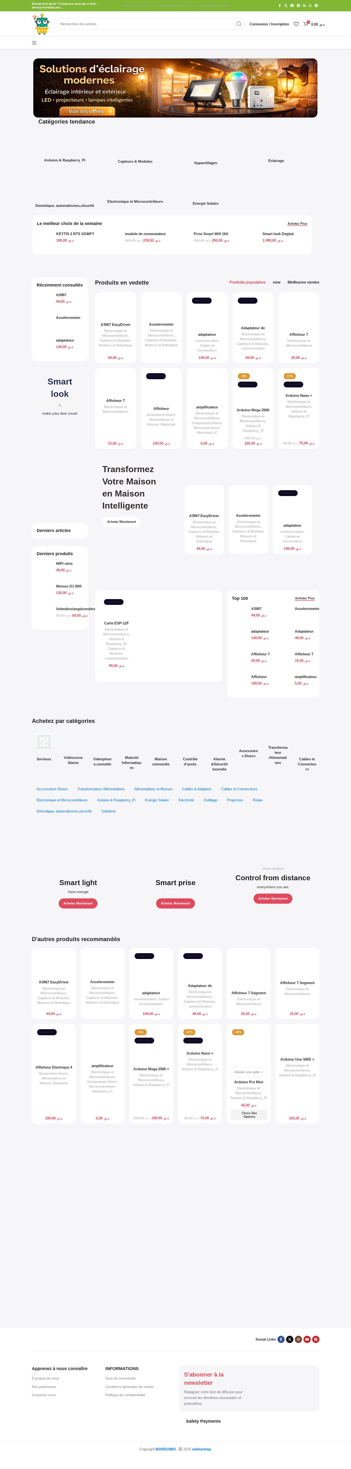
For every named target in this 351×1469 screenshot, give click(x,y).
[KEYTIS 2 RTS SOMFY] (45, 241)
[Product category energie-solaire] (206, 191)
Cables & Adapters (197, 789)
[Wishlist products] (296, 24)
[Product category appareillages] (206, 149)
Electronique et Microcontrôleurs (62, 800)
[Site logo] (42, 23)
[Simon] (271, 1155)
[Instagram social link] (298, 1339)
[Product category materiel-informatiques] (131, 751)
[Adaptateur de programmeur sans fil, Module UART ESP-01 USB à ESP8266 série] (253, 309)
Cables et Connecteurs (239, 789)
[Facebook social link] (280, 5)
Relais (258, 800)
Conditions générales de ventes (129, 1387)
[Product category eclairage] (276, 148)
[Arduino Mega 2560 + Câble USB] (253, 388)
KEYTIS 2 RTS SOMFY (75, 234)
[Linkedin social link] (304, 5)
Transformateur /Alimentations (101, 789)
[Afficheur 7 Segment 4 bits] (299, 313)
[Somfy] (175, 1155)
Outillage (210, 800)
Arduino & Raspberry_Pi (116, 800)
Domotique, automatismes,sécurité (64, 811)
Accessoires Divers (160, 415)
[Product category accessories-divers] (248, 745)
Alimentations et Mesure (153, 789)
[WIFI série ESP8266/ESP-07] (44, 571)
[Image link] (56, 1339)
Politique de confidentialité (125, 1395)
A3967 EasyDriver (116, 324)
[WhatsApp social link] (310, 5)
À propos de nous (45, 1378)
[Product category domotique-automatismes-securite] (65, 192)
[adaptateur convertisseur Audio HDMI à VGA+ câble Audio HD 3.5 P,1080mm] (44, 347)
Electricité (168, 424)
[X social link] (286, 5)
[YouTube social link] (307, 1339)
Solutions (108, 811)
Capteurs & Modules (115, 340)
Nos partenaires (44, 1387)
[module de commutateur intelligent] (113, 241)
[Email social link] (292, 5)
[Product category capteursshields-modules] (135, 148)
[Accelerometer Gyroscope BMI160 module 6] (44, 325)
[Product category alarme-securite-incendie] (219, 752)
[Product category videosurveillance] (73, 748)
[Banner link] (78, 871)
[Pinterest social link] (298, 5)
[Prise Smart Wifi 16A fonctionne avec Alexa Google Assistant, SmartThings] (182, 241)
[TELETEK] (80, 1155)
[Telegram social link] (316, 5)
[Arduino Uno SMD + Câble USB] (297, 1041)
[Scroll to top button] (13, 1458)
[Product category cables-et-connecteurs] (307, 752)
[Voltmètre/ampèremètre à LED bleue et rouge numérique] (44, 616)
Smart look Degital (278, 234)
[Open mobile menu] (34, 43)
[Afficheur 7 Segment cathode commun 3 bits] (115, 383)
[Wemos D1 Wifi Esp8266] (44, 593)
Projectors (235, 800)
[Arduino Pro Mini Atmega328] (248, 1046)
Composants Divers (207, 423)
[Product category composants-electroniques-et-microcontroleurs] (135, 189)
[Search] (239, 24)
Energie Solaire (157, 800)
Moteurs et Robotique (115, 345)
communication (206, 341)
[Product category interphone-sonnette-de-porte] (102, 749)
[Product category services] (44, 747)
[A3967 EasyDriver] (44, 302)
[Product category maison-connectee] (161, 749)
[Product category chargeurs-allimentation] (278, 749)
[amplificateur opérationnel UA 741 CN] (207, 386)
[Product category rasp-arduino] (65, 148)
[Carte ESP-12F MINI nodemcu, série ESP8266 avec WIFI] (116, 607)
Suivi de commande (120, 1378)
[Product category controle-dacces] (190, 749)
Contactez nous (44, 1395)
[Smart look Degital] (251, 241)
